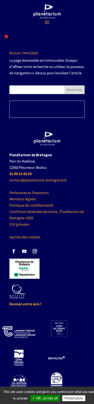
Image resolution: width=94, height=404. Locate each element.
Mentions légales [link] (22, 199)
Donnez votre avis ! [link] (25, 304)
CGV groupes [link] (19, 224)
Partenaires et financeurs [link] (29, 192)
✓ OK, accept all (45, 398)
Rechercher (74, 90)
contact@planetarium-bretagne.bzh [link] (38, 180)
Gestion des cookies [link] (24, 237)
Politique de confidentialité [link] (31, 205)
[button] (47, 22)
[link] (47, 11)
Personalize (73, 398)
